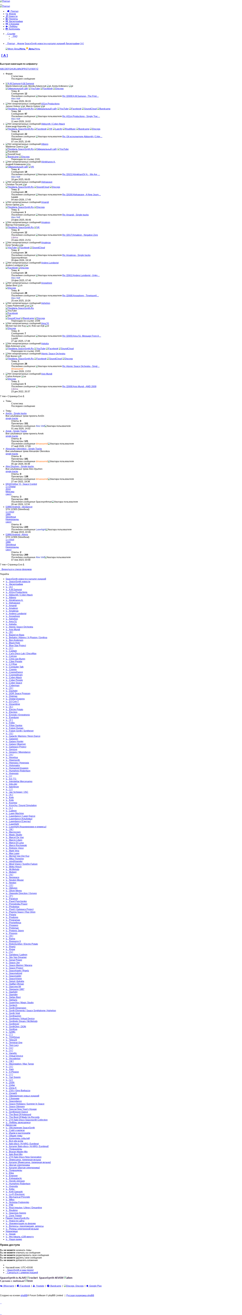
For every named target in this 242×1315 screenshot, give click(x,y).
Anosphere (46, 283)
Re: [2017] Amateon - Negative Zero (80, 235)
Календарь (14, 29)
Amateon (45, 222)
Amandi (45, 202)
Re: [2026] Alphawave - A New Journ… (81, 194)
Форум (12, 14)
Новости (13, 16)
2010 (8, 489)
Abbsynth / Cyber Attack (53, 124)
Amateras (46, 242)
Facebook (24, 1286)
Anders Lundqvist (50, 263)
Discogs (79, 1286)
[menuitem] (14, 36)
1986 (8, 514)
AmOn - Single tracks (16, 413)
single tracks (12, 418)
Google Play (95, 1286)
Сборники (13, 24)
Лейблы (13, 26)
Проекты (13, 19)
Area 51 (45, 323)
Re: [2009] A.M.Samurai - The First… (80, 96)
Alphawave (46, 182)
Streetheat (11, 517)
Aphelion (45, 303)
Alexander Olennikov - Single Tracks (24, 449)
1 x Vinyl (10, 512)
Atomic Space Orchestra (53, 353)
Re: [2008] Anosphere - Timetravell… (80, 295)
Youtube (39, 1286)
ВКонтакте (8, 1286)
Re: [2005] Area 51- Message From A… (81, 336)
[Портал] (5, 1)
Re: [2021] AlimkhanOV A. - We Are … (81, 174)
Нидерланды (12, 519)
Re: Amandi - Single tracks (75, 215)
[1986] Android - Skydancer (19, 507)
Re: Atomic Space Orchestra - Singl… (81, 366)
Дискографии (15, 21)
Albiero (44, 144)
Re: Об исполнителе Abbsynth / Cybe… (82, 136)
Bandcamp (55, 1286)
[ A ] (4, 55)
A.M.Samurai (27, 83)
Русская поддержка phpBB (80, 1295)
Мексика (10, 491)
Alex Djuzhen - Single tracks (20, 466)
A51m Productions (50, 104)
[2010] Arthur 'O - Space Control (21, 484)
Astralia (45, 343)
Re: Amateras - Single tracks (76, 255)
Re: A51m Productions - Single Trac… (81, 116)
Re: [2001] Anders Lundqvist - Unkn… (81, 275)
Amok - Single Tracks (16, 431)
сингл (8, 494)
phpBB (24, 1295)
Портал (14, 11)
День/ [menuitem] (19, 49)
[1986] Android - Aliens (17, 534)
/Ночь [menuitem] (34, 49)
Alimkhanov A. (48, 162)
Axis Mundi (46, 374)
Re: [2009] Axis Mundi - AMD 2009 (79, 386)
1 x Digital (11, 486)
